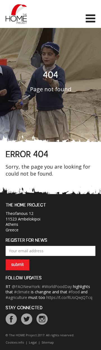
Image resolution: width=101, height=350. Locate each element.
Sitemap (48, 342)
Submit (17, 265)
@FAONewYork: (26, 286)
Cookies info (15, 342)
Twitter (26, 319)
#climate (22, 291)
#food (74, 291)
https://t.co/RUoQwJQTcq (69, 297)
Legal (33, 342)
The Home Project (16, 14)
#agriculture (16, 297)
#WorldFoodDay (57, 286)
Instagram (42, 319)
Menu (90, 18)
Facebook (11, 319)
